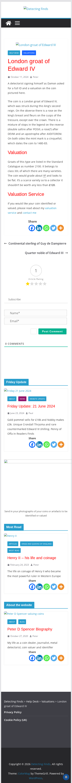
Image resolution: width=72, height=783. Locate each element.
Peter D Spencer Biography (29, 629)
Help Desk (14, 53)
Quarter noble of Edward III (44, 253)
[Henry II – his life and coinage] (36, 535)
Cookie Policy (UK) (15, 720)
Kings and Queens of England (37, 544)
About (12, 399)
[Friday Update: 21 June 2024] (36, 390)
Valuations (29, 53)
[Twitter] (53, 228)
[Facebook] (32, 228)
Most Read (14, 550)
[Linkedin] (39, 228)
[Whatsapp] (46, 228)
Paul (31, 413)
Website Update (37, 399)
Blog (22, 621)
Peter (35, 77)
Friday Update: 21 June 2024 (31, 406)
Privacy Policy (13, 712)
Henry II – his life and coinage (31, 558)
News (22, 399)
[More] (60, 228)
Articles (13, 544)
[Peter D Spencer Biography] (36, 613)
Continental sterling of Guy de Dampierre (37, 243)
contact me (29, 212)
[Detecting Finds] (8, 23)
